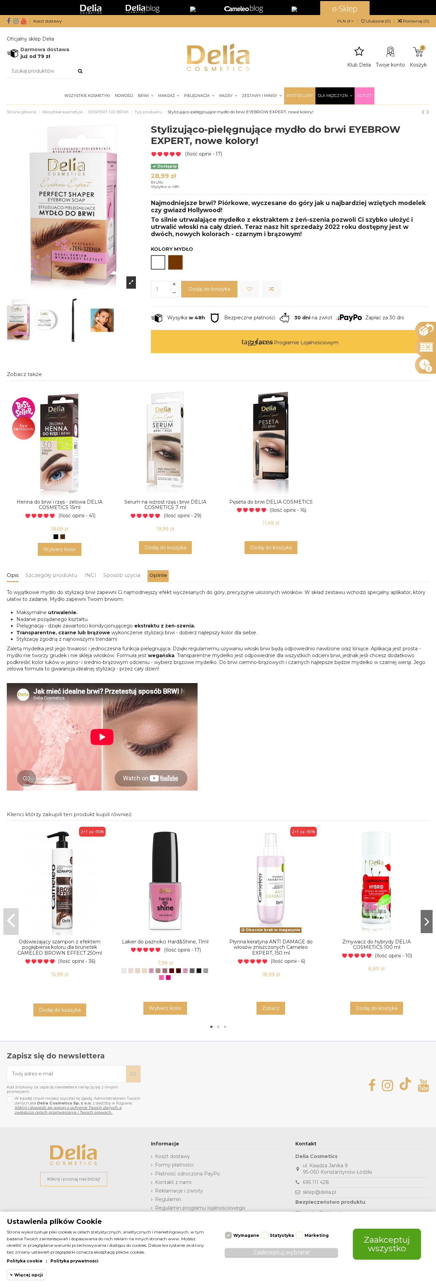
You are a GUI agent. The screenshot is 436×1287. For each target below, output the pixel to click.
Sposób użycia (121, 575)
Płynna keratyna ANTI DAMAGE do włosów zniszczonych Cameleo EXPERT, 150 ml (271, 947)
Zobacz (271, 1008)
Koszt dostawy (47, 21)
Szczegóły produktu (51, 575)
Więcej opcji (28, 1274)
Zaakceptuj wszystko (387, 1243)
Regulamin (168, 1199)
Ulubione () (378, 21)
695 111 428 (316, 1182)
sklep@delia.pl (319, 1192)
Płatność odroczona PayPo (187, 1174)
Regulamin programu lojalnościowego (200, 1208)
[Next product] (427, 111)
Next (427, 921)
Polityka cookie (25, 1260)
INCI (90, 575)
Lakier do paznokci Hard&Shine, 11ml (165, 942)
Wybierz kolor (59, 549)
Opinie (158, 575)
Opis (12, 575)
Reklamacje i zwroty (179, 1191)
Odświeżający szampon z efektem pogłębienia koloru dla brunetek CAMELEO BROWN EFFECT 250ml (59, 947)
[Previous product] (424, 111)
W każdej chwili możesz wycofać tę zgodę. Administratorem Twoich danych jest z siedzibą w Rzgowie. (77, 1105)
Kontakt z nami (173, 1182)
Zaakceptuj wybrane (281, 1252)
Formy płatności (174, 1165)
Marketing (317, 1235)
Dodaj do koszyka (209, 289)
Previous (11, 921)
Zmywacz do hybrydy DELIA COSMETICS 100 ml (376, 945)
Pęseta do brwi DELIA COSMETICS (271, 502)
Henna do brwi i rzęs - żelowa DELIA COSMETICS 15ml (60, 505)
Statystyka (282, 1235)
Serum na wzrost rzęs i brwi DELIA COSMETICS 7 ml (165, 505)
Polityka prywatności (74, 1260)
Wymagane (246, 1235)
